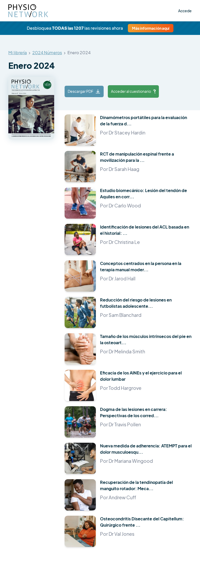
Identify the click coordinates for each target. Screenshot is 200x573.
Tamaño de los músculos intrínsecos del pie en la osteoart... (145, 339)
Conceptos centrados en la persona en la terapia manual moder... (140, 266)
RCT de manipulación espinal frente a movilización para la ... (137, 157)
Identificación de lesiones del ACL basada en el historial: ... (144, 230)
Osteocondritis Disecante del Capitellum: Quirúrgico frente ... (142, 522)
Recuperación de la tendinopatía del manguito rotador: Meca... (136, 485)
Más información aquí (150, 28)
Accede (185, 10)
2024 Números (47, 52)
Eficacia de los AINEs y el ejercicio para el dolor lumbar (141, 376)
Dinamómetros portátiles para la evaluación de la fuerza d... (143, 120)
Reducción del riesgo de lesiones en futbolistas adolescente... (136, 303)
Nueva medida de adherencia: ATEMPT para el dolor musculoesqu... (146, 449)
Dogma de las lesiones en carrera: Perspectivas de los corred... (133, 412)
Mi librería (17, 52)
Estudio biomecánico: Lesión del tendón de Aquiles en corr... (143, 193)
